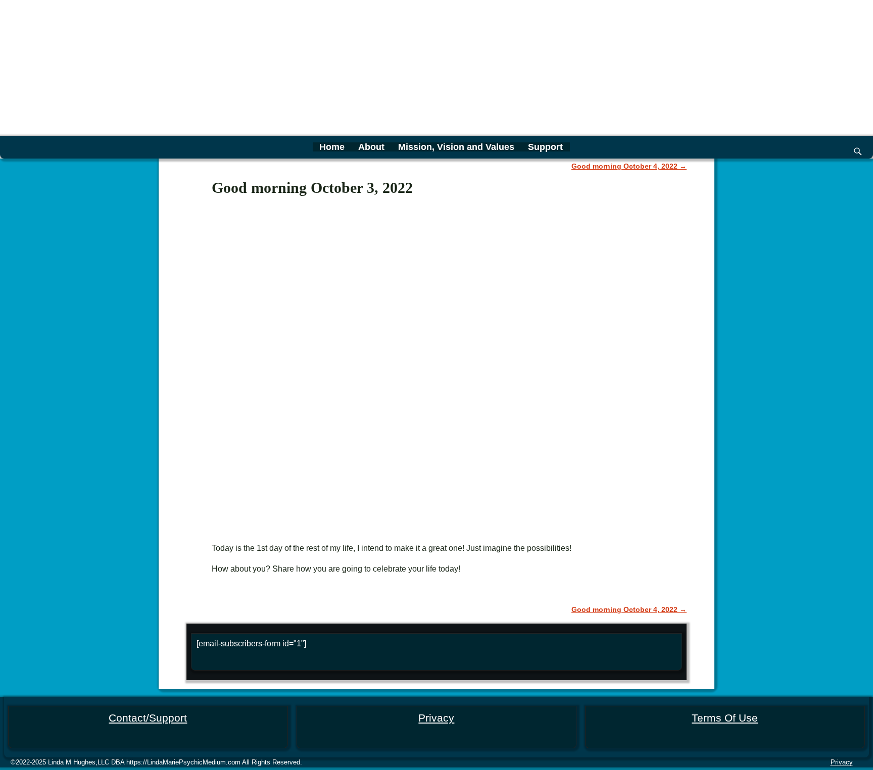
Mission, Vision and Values (456, 146)
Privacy (436, 718)
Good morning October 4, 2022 (629, 166)
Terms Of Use (725, 718)
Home (332, 146)
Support (545, 146)
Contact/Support (148, 718)
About (371, 146)
